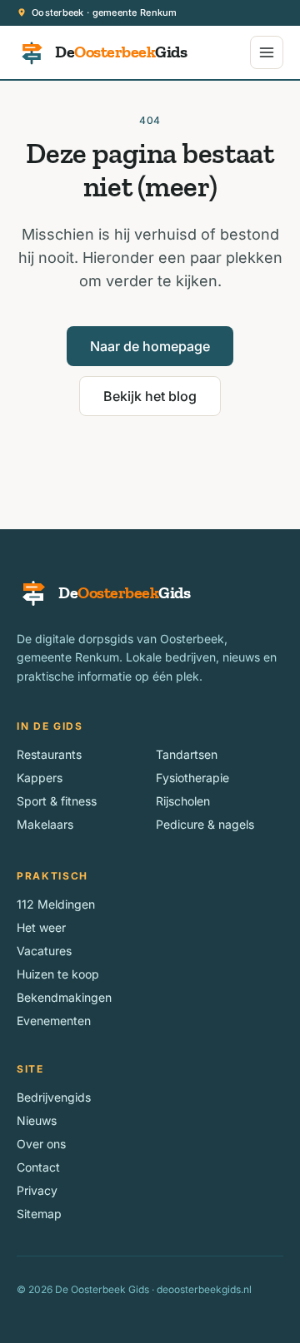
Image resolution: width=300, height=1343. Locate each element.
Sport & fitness (57, 801)
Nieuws (37, 1120)
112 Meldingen (56, 904)
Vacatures (44, 951)
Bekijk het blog (150, 396)
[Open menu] (266, 52)
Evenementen (54, 1020)
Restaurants (49, 754)
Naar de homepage (150, 346)
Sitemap (39, 1214)
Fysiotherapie (192, 778)
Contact (38, 1167)
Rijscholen (183, 801)
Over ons (41, 1144)
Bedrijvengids (54, 1097)
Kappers (39, 778)
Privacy (37, 1190)
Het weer (41, 927)
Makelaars (45, 824)
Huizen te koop (58, 974)
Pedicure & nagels (205, 824)
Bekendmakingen (64, 997)
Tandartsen (187, 754)
